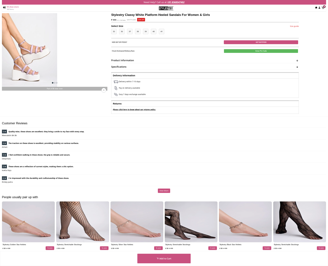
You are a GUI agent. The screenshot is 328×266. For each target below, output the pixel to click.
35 (114, 31)
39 (146, 31)
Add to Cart (165, 258)
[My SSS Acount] (319, 7)
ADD (51, 248)
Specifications (118, 66)
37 (130, 31)
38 (138, 31)
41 (162, 31)
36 (122, 31)
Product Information (122, 60)
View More (164, 190)
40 (154, 31)
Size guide (294, 26)
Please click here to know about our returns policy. (134, 109)
